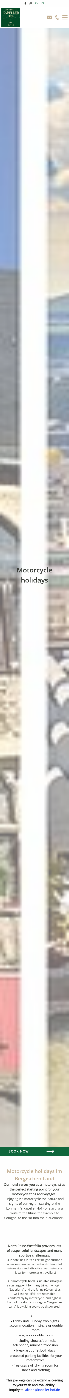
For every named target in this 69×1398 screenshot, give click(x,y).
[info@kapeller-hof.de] (51, 17)
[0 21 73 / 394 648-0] (58, 17)
